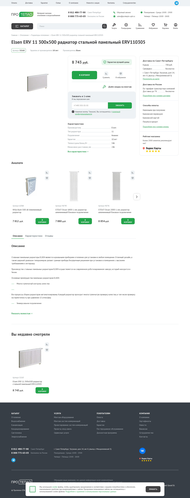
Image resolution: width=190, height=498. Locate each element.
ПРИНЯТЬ (153, 489)
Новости (142, 425)
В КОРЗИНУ (84, 75)
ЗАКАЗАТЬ (120, 105)
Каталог (24, 26)
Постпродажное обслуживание (110, 429)
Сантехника (16, 433)
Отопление (16, 417)
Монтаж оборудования (64, 417)
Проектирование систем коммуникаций (71, 425)
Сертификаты (145, 421)
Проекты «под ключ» (63, 429)
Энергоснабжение (19, 436)
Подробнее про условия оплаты (156, 127)
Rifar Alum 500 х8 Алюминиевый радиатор (27, 211)
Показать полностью (20, 313)
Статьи (58, 3)
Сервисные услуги (61, 433)
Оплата (14, 3)
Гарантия (44, 3)
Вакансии (143, 429)
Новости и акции (92, 3)
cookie (54, 487)
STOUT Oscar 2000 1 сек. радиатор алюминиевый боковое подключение (114, 211)
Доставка (29, 3)
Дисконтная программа (107, 433)
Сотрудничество (129, 3)
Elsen (78, 50)
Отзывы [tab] (49, 235)
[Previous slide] (10, 197)
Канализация (16, 425)
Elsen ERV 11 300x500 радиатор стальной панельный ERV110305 (27, 382)
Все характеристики (77, 151)
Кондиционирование (20, 429)
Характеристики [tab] (33, 235)
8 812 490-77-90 (76, 12)
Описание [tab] (18, 235)
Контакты (111, 3)
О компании (73, 3)
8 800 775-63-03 (77, 16)
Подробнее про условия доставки (156, 95)
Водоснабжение (18, 421)
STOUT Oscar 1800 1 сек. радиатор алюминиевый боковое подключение (71, 211)
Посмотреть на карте (151, 79)
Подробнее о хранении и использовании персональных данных (90, 491)
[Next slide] (137, 197)
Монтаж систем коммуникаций (67, 421)
